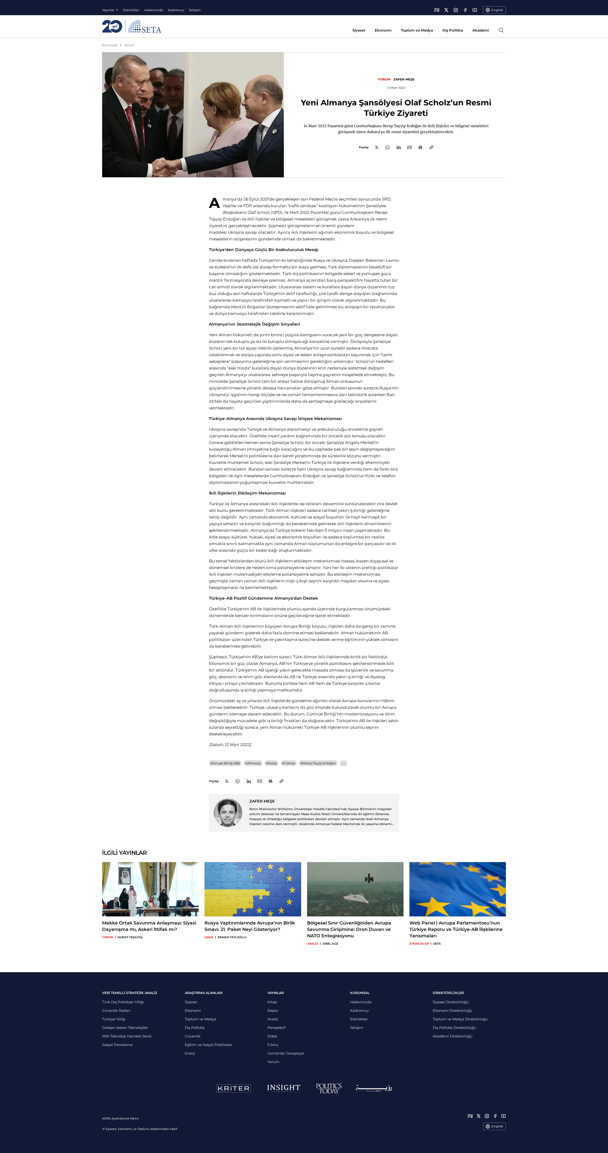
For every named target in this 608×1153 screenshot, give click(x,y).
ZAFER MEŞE (404, 79)
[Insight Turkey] (283, 1088)
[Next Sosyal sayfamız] (437, 10)
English (497, 1126)
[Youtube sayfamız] (475, 10)
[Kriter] (233, 1088)
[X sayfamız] (446, 10)
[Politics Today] (329, 1088)
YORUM (384, 79)
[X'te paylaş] (377, 147)
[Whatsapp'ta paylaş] (387, 147)
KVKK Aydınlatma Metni (120, 1118)
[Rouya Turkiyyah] (374, 1088)
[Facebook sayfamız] (465, 10)
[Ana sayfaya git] (131, 26)
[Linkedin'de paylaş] (399, 147)
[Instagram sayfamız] (456, 10)
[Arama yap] (501, 30)
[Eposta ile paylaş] (409, 147)
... (343, 763)
